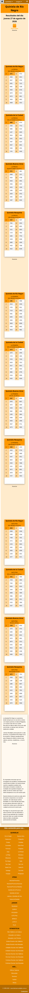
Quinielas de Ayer (14, 893)
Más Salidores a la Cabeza (14, 932)
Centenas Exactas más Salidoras (14, 960)
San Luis (21, 864)
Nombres (14, 976)
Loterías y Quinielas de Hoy (14, 896)
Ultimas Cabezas (14, 970)
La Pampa (21, 851)
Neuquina (20, 858)
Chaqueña (21, 839)
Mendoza (20, 855)
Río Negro (8, 861)
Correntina (8, 845)
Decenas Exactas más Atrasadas (14, 957)
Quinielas (8, 2)
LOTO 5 (14, 922)
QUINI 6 (14, 909)
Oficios (14, 982)
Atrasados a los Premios (14, 938)
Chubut (8, 842)
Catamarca (8, 839)
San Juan (8, 864)
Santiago (8, 870)
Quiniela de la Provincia (14, 890)
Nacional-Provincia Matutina (14, 886)
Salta (20, 861)
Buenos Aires (20, 836)
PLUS (14, 925)
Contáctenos (24, 991)
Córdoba (21, 842)
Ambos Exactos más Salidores (14, 941)
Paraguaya (21, 873)
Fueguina (20, 848)
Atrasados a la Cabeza (14, 935)
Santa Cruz (8, 867)
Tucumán (20, 870)
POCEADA (14, 912)
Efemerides (14, 973)
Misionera (8, 858)
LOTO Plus (14, 915)
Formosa (8, 848)
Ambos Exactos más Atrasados (14, 944)
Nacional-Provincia (14, 880)
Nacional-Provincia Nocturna (14, 883)
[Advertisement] (14, 47)
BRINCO (14, 918)
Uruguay (8, 873)
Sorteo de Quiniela (14, 899)
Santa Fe (20, 867)
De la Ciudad (8, 836)
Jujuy (8, 851)
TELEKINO (14, 906)
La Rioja (8, 855)
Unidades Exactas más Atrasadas (14, 950)
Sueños (14, 979)
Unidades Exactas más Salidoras (14, 947)
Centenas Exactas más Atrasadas (14, 963)
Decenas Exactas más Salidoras (14, 954)
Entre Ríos (21, 845)
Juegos (18, 2)
